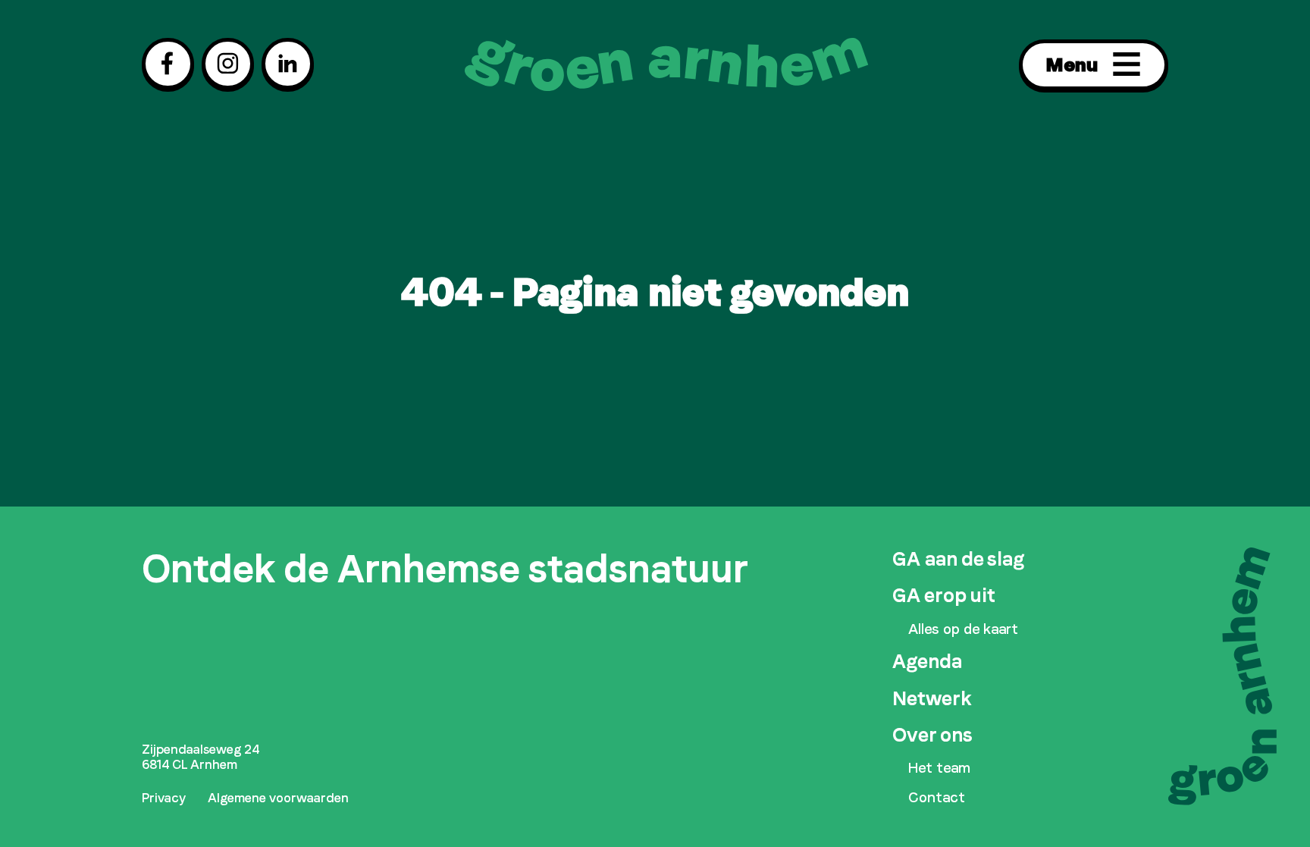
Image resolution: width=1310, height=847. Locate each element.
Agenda (927, 661)
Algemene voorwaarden (278, 798)
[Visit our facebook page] (168, 63)
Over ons (932, 734)
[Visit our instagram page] (228, 63)
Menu (1071, 64)
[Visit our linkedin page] (288, 63)
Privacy (164, 798)
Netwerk (932, 698)
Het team (939, 768)
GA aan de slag (958, 558)
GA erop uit (943, 595)
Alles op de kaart (963, 629)
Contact (936, 797)
